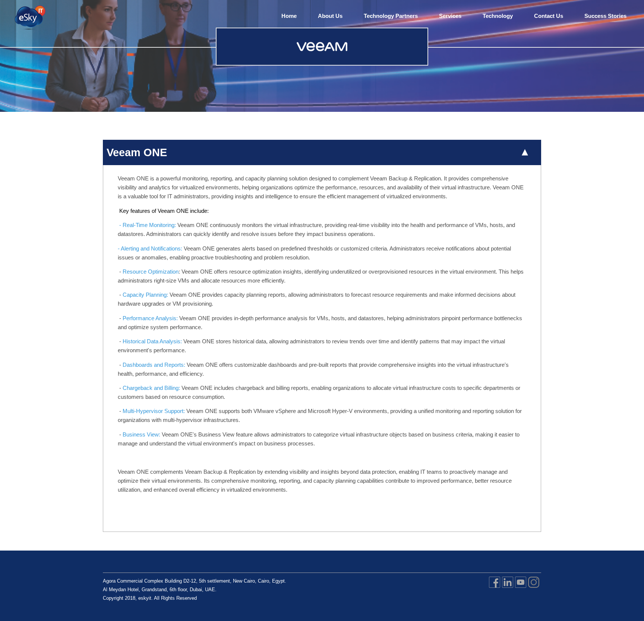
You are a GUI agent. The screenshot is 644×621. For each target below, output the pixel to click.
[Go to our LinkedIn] (507, 588)
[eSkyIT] (29, 18)
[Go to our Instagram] (533, 588)
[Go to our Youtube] (520, 588)
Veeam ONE (137, 152)
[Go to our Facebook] (494, 588)
